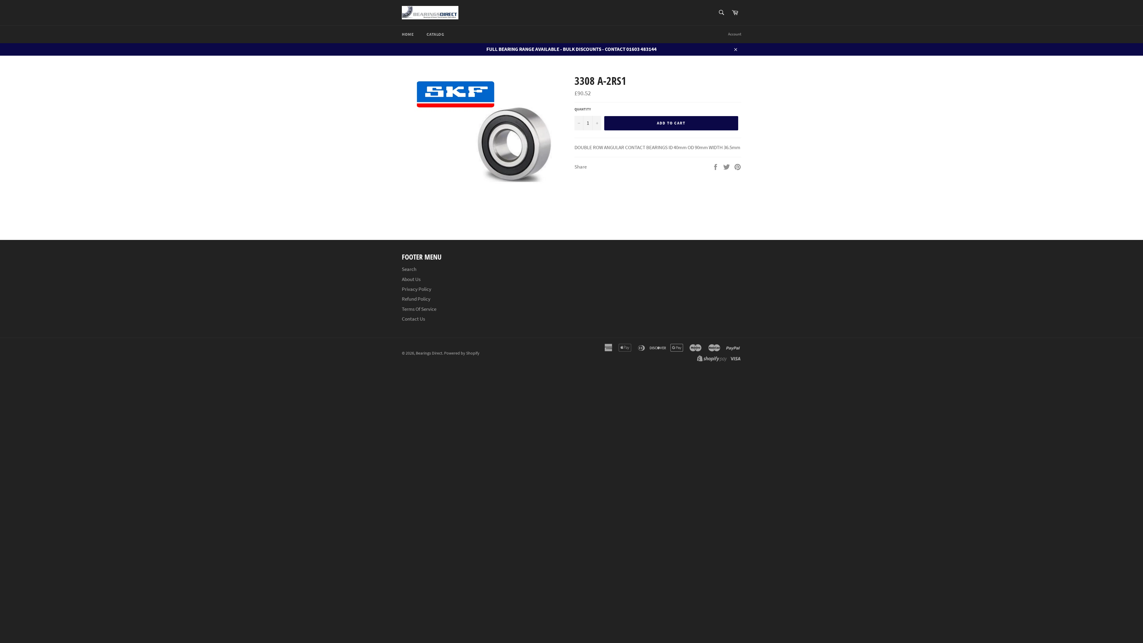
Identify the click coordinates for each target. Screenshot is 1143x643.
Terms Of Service (419, 309)
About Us (411, 279)
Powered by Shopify (462, 353)
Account (734, 34)
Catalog (435, 34)
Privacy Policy (416, 289)
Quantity (582, 109)
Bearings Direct (429, 353)
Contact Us (413, 319)
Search (409, 269)
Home (408, 34)
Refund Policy (416, 299)
